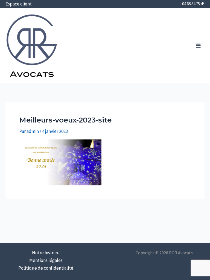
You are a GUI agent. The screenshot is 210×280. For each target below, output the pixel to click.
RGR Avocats (68, 43)
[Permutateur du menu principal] (198, 46)
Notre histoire (46, 253)
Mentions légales (46, 260)
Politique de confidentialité (45, 268)
